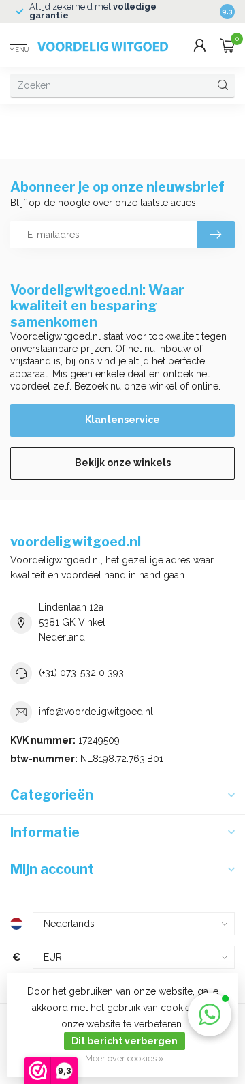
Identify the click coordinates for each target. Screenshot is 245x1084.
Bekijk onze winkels (123, 462)
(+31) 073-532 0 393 (81, 672)
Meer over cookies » (124, 1058)
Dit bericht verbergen (124, 1041)
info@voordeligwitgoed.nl (96, 711)
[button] (209, 1014)
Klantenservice (122, 419)
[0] (227, 45)
